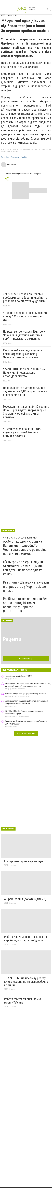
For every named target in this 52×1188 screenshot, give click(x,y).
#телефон (5, 157)
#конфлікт (15, 157)
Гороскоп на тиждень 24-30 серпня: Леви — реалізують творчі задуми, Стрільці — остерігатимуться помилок (26, 412)
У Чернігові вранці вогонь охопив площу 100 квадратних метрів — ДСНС (25, 316)
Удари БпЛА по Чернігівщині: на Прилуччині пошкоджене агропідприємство (24, 372)
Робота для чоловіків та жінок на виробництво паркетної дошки (25, 938)
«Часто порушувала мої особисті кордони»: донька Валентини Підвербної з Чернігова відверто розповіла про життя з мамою (25, 545)
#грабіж (23, 157)
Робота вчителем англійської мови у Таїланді (23, 1000)
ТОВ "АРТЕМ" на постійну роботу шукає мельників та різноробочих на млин (26, 981)
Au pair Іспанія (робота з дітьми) (25, 899)
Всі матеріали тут (26, 658)
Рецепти (12, 639)
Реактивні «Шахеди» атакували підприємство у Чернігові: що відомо (26, 586)
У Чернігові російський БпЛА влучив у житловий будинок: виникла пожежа (22, 432)
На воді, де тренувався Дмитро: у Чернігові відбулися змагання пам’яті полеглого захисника (24, 335)
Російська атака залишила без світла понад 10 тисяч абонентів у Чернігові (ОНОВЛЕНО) (25, 605)
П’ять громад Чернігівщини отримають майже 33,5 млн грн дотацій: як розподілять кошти (23, 568)
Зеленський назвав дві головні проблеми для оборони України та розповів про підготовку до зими (25, 297)
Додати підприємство (26, 733)
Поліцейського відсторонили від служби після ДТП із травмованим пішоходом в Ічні (25, 391)
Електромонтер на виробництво (24, 861)
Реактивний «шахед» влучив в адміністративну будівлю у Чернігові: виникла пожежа (22, 354)
